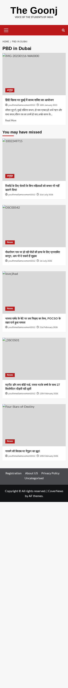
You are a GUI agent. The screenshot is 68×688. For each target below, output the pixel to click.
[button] (6, 29)
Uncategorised (34, 478)
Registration (13, 473)
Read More (10, 120)
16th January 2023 (48, 105)
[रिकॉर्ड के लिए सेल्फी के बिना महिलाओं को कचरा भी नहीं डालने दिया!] (34, 160)
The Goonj (34, 10)
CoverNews (55, 491)
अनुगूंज (10, 90)
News (10, 242)
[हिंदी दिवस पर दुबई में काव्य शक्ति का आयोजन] (34, 74)
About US (31, 473)
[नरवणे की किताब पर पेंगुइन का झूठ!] (34, 425)
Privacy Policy (50, 473)
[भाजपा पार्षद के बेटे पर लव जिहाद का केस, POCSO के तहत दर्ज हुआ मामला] (34, 292)
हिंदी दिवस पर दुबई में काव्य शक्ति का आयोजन (29, 100)
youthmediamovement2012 (21, 105)
